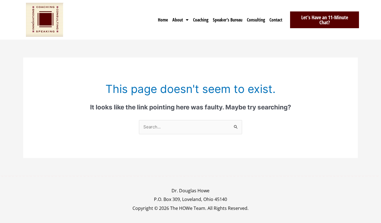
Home (163, 20)
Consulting (256, 20)
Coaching (200, 20)
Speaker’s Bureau (227, 20)
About (177, 20)
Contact (275, 20)
